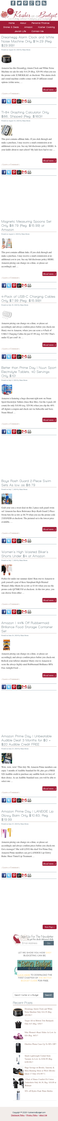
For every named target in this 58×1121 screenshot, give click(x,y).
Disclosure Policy (17, 1115)
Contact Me (38, 31)
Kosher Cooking (46, 27)
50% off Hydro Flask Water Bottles (39, 1091)
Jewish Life (20, 31)
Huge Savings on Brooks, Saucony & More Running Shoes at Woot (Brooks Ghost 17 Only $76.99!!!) (40, 1070)
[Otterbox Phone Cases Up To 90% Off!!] (19, 1048)
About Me (43, 1115)
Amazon (28, 27)
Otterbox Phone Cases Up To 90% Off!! (40, 1044)
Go (48, 943)
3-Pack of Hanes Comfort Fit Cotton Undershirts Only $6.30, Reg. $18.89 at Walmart (40, 1082)
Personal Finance (40, 23)
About (23, 23)
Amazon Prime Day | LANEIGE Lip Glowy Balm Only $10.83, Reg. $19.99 (27, 815)
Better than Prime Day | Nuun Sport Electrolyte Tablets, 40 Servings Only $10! (28, 372)
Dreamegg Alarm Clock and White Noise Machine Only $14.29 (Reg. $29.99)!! (27, 41)
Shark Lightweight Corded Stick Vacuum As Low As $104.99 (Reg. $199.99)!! (39, 1058)
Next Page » (49, 927)
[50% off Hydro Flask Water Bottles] (19, 1094)
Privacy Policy (31, 1115)
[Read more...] (49, 89)
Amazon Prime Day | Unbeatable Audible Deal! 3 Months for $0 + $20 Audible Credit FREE (26, 740)
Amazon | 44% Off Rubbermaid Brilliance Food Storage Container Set (27, 627)
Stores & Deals (11, 27)
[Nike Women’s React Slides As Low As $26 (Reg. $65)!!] (19, 1036)
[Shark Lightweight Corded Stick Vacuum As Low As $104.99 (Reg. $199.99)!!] (19, 1059)
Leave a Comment (11, 93)
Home (12, 23)
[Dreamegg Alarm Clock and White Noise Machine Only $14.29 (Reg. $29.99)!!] (19, 1012)
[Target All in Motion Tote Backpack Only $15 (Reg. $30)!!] (19, 1024)
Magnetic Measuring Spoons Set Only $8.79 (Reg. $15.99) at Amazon (26, 225)
